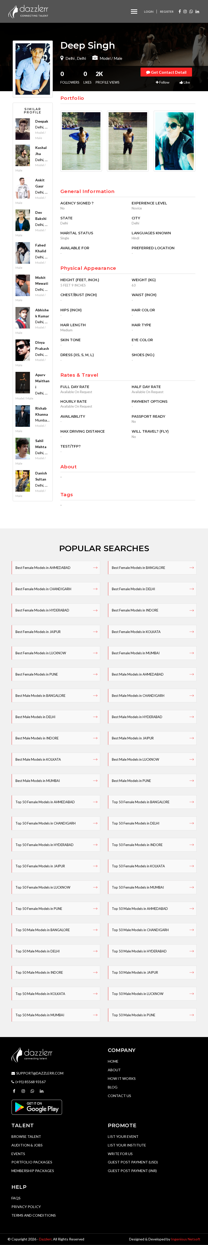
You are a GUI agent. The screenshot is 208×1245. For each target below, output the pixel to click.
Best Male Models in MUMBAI (37, 781)
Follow (164, 82)
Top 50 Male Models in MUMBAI (39, 1015)
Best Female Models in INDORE (135, 610)
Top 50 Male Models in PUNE (133, 1015)
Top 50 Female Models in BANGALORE (140, 802)
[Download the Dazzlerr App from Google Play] (36, 1106)
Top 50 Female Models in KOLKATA (138, 866)
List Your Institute (127, 1145)
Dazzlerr (45, 1239)
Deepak (41, 121)
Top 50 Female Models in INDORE (137, 845)
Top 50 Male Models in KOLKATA (40, 994)
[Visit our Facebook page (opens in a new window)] (180, 11)
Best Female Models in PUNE (36, 674)
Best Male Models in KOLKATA (38, 759)
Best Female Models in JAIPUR (38, 632)
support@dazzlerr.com (39, 1073)
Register (167, 11)
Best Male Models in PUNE (131, 781)
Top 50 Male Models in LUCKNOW (137, 994)
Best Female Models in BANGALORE (138, 568)
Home (113, 1061)
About (114, 1070)
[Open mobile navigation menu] (134, 11)
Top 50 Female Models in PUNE (38, 909)
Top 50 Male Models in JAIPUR (135, 972)
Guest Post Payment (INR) (132, 1171)
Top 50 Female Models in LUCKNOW (42, 887)
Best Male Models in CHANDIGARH (138, 696)
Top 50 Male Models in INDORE (39, 972)
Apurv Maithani (42, 381)
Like (186, 82)
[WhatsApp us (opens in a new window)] (191, 11)
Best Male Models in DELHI (35, 717)
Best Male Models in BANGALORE (40, 696)
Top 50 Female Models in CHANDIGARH (45, 823)
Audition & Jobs (27, 1145)
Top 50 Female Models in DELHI (135, 823)
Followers (69, 77)
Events (18, 1154)
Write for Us (120, 1154)
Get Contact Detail (168, 72)
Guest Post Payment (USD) (133, 1162)
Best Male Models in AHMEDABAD (138, 674)
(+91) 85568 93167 (30, 1082)
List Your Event (123, 1136)
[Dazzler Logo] (28, 11)
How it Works (122, 1078)
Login (148, 11)
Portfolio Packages (31, 1162)
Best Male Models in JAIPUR (133, 738)
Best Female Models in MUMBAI (136, 653)
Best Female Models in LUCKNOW (40, 653)
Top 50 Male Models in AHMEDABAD (140, 909)
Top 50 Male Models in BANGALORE (42, 930)
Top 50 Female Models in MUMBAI (138, 887)
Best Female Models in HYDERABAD (42, 610)
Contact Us (119, 1096)
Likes (87, 77)
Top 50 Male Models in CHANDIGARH (140, 930)
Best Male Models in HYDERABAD (137, 717)
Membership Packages (32, 1171)
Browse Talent (26, 1136)
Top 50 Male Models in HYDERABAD (139, 951)
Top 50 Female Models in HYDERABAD (44, 845)
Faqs (16, 1198)
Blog (112, 1087)
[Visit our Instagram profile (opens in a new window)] (185, 11)
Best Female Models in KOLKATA (136, 632)
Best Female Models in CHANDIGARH (43, 589)
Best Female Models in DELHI (133, 589)
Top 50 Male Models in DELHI (37, 951)
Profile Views (107, 77)
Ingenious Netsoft (185, 1239)
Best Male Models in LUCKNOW (135, 759)
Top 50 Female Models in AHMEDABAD (45, 802)
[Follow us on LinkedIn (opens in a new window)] (197, 11)
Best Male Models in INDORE (37, 738)
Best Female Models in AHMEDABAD (43, 568)
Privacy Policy (26, 1206)
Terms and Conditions (33, 1215)
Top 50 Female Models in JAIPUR (40, 866)
